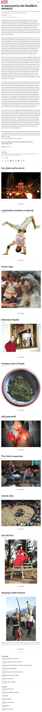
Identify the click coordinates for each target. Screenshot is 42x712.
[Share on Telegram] (18, 161)
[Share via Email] (24, 161)
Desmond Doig (4, 15)
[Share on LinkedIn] (13, 161)
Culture (9, 15)
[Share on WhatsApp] (16, 161)
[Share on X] (5, 161)
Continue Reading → (21, 260)
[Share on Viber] (21, 161)
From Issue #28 (11, 17)
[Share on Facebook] (8, 161)
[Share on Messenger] (10, 161)
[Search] (37, 2)
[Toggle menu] (40, 2)
